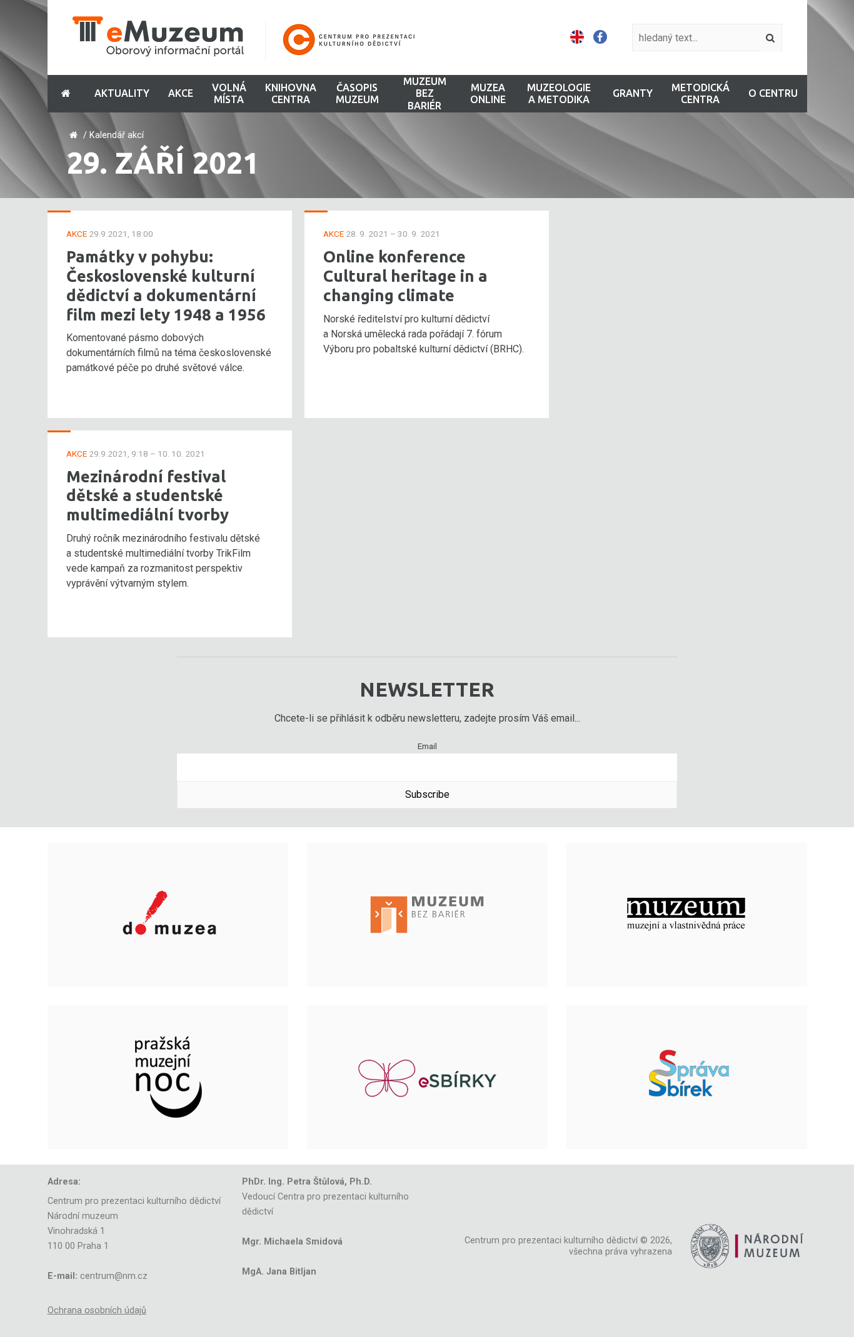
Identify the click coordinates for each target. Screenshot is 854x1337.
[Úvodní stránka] (252, 37)
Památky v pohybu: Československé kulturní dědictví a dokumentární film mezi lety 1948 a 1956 (166, 285)
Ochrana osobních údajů (97, 1310)
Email (427, 746)
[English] (577, 37)
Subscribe (427, 794)
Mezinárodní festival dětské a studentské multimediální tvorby (147, 495)
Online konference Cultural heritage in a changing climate (405, 275)
